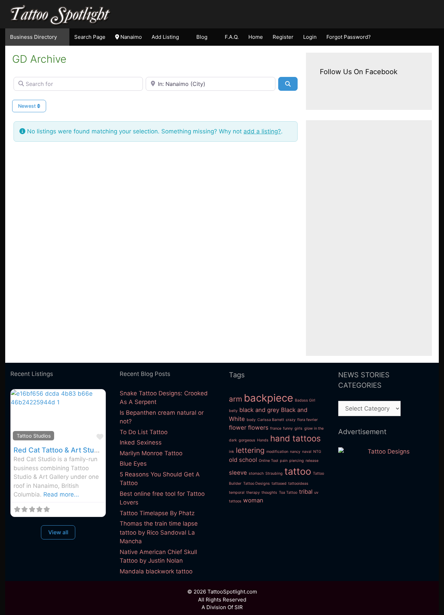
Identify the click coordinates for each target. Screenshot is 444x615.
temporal (237, 492)
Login (310, 37)
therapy (253, 492)
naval (306, 451)
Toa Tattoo (288, 492)
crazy (291, 420)
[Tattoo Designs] (386, 451)
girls (298, 428)
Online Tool (268, 460)
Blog (201, 37)
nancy (295, 451)
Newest (27, 106)
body (251, 420)
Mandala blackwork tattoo (156, 571)
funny (288, 428)
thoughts (269, 492)
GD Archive (39, 59)
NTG (317, 451)
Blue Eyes (133, 463)
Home (255, 37)
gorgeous (247, 440)
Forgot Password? (348, 37)
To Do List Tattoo (144, 432)
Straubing (274, 473)
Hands (262, 440)
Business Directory (33, 37)
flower (237, 427)
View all (58, 532)
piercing (296, 460)
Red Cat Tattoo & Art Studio (59, 450)
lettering (250, 450)
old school (243, 459)
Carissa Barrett (270, 420)
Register (283, 37)
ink (231, 451)
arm (235, 399)
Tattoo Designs (256, 483)
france (275, 428)
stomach (256, 473)
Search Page (89, 37)
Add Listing (165, 37)
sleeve (238, 472)
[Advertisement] (369, 238)
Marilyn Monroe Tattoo (151, 453)
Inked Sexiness (141, 442)
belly (233, 410)
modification (277, 451)
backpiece (268, 398)
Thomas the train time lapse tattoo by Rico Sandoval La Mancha (159, 532)
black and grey (259, 409)
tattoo (297, 471)
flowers (258, 427)
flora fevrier (307, 420)
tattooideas (298, 483)
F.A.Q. (232, 37)
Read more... (61, 494)
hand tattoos (295, 438)
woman (253, 500)
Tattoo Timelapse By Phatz (157, 513)
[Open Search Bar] (430, 37)
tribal (306, 491)
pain (284, 460)
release (312, 460)
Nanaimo (130, 37)
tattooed (279, 483)
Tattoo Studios (34, 436)
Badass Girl (305, 400)
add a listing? (262, 131)
